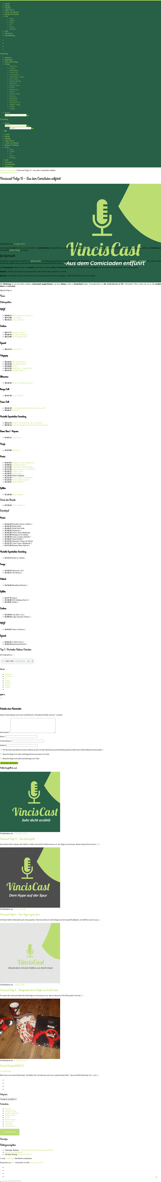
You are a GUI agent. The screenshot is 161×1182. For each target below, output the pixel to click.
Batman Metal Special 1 (21, 480)
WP (12, 1163)
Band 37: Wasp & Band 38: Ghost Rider (27, 423)
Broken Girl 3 (17, 349)
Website (3, 745)
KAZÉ (7, 1117)
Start (1, 170)
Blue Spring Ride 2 (19, 364)
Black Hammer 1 (18, 495)
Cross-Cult (9, 1122)
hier (13, 655)
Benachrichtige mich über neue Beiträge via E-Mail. (21, 759)
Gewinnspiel (10, 170)
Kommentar (5, 732)
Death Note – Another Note (22, 368)
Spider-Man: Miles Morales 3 (23, 467)
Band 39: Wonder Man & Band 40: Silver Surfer (30, 425)
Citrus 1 (15, 366)
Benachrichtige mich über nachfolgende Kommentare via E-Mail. (26, 754)
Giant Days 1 (17, 438)
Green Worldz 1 (18, 396)
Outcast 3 (15, 410)
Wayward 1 (16, 450)
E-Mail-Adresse (6, 741)
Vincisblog (9, 1158)
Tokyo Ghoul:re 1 (18, 320)
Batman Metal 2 (18, 482)
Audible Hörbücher (12, 1113)
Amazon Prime (10, 1111)
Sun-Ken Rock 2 (18, 370)
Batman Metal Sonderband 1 (22, 478)
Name (3, 737)
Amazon (8, 1109)
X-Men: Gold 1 (18, 471)
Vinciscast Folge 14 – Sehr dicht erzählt (17, 839)
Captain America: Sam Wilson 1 (24, 469)
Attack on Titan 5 (18, 332)
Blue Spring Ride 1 (19, 362)
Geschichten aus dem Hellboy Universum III (28, 408)
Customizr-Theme (36, 1163)
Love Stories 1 (17, 318)
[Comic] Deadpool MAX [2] (12, 1066)
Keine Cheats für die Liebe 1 (22, 383)
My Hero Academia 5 (20, 335)
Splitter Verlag (14, 250)
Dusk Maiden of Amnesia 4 (22, 316)
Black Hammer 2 (18, 505)
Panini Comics (10, 1115)
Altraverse (8, 1124)
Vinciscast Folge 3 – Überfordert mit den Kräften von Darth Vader (29, 990)
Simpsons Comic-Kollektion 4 (23, 463)
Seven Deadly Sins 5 (20, 337)
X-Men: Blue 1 (17, 473)
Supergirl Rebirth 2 (19, 465)
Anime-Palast (10, 1126)
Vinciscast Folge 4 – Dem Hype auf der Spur (20, 914)
